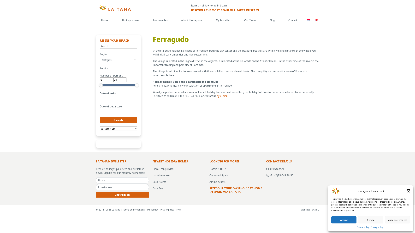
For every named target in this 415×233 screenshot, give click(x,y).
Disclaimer (152, 209)
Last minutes (160, 20)
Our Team (250, 20)
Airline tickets (217, 182)
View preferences (397, 220)
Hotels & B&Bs (217, 169)
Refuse (370, 220)
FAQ (178, 209)
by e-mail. (222, 96)
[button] (408, 191)
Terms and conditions (134, 209)
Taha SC (314, 209)
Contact (292, 20)
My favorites (223, 20)
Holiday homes (130, 20)
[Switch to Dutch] (308, 20)
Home (104, 20)
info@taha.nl (276, 169)
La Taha (116, 209)
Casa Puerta (159, 182)
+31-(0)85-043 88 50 (281, 175)
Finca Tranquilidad (163, 169)
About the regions (191, 20)
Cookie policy (363, 227)
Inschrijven (122, 194)
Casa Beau (158, 188)
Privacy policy (377, 227)
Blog (272, 20)
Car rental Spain (218, 175)
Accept (344, 220)
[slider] (101, 85)
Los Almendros (161, 175)
